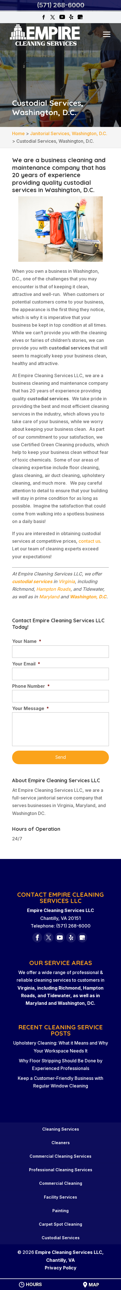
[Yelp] (71, 17)
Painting (60, 1210)
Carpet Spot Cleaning (60, 1224)
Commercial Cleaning (60, 1183)
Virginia (67, 581)
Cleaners (60, 1142)
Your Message (30, 708)
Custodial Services (61, 1237)
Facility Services (60, 1197)
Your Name (26, 641)
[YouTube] (62, 17)
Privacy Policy (61, 1268)
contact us (89, 541)
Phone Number (31, 686)
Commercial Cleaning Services (60, 1156)
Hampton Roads (53, 589)
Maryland (49, 596)
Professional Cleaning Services (60, 1169)
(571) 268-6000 (60, 5)
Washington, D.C (88, 596)
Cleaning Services (60, 1129)
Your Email (26, 664)
